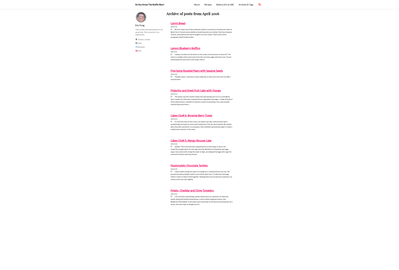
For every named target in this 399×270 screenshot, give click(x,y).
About (197, 4)
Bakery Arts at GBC (225, 4)
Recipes (208, 4)
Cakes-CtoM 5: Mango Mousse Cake (191, 140)
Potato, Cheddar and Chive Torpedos (192, 190)
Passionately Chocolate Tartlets (189, 165)
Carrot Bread (178, 23)
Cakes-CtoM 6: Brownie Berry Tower (191, 115)
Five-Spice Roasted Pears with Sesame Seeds (197, 71)
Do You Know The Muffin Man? (149, 4)
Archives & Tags (246, 4)
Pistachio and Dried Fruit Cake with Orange (196, 90)
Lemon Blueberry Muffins (185, 48)
